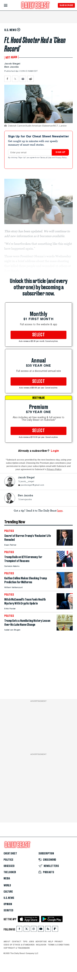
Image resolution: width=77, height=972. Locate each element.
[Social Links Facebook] (19, 929)
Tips (25, 941)
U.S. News (9, 898)
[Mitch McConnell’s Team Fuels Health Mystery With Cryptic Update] (65, 608)
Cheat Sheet (10, 853)
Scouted (8, 910)
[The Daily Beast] (35, 6)
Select (38, 335)
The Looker (10, 872)
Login (55, 450)
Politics (8, 859)
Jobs (31, 941)
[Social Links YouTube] (41, 929)
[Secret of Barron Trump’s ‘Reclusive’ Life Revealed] (65, 544)
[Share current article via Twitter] (15, 79)
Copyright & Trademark (17, 948)
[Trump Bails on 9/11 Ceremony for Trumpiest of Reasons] (65, 565)
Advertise (41, 941)
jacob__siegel (27, 482)
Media (7, 878)
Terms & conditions (58, 945)
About (7, 941)
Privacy (59, 941)
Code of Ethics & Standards (19, 945)
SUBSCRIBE (66, 5)
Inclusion (41, 945)
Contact (16, 941)
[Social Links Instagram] (34, 929)
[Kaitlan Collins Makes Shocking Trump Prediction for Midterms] (65, 587)
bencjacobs (26, 500)
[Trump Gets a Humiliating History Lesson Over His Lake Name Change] (65, 629)
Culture (8, 891)
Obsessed (9, 866)
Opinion (8, 904)
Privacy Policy (61, 158)
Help (50, 941)
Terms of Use (46, 158)
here (59, 510)
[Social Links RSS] (48, 929)
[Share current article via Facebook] (7, 79)
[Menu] (9, 5)
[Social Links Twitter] (26, 929)
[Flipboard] (55, 929)
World (7, 885)
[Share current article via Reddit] (30, 79)
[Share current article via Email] (23, 79)
